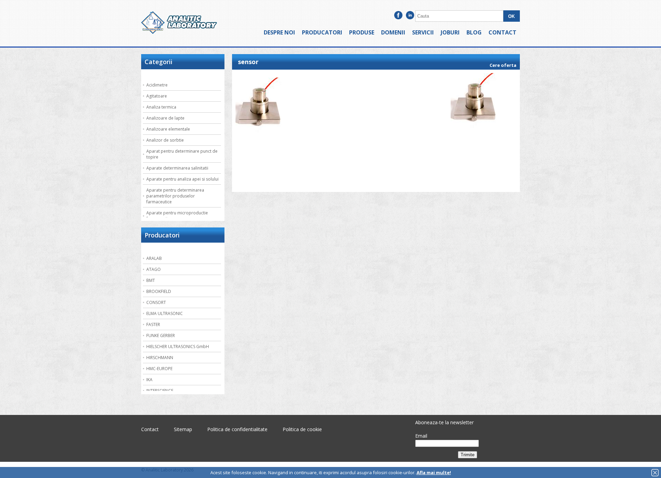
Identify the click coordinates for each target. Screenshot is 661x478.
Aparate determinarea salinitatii (177, 168)
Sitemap (183, 429)
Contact (502, 32)
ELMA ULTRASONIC (164, 313)
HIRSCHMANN (159, 357)
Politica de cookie (302, 429)
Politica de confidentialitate (237, 429)
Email (421, 436)
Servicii (423, 32)
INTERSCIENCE (159, 391)
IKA (149, 380)
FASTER (153, 324)
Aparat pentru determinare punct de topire (182, 154)
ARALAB (154, 258)
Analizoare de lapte (165, 118)
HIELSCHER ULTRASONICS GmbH (177, 346)
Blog (474, 32)
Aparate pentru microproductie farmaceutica (177, 216)
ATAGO (153, 269)
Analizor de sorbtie (165, 140)
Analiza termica (161, 107)
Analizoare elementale (168, 129)
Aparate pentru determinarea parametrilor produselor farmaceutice (175, 196)
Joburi (450, 32)
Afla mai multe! (434, 472)
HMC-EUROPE (159, 369)
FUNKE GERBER (160, 335)
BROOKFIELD (158, 291)
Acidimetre (157, 85)
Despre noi (279, 32)
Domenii (393, 32)
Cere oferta (503, 65)
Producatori (322, 32)
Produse (361, 32)
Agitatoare (156, 96)
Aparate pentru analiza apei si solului (182, 179)
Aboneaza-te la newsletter (444, 422)
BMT (150, 280)
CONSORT (156, 302)
